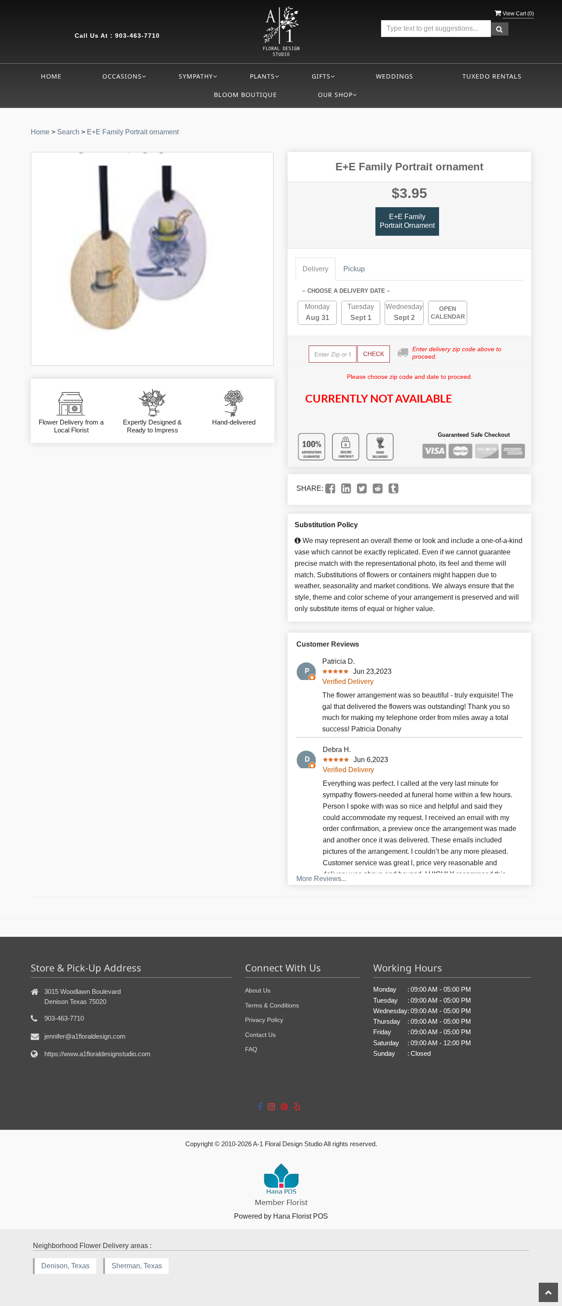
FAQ (251, 1049)
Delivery (315, 269)
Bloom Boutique (245, 94)
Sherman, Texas (137, 1266)
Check (373, 353)
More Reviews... (321, 878)
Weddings (394, 76)
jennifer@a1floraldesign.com (85, 1036)
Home (51, 76)
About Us (257, 990)
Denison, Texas (65, 1266)
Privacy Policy (264, 1019)
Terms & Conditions (272, 1005)
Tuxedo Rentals (492, 76)
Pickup (354, 269)
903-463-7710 (137, 35)
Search (68, 132)
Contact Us (260, 1034)
